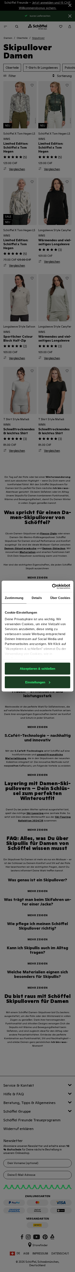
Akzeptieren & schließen (37, 668)
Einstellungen (35, 682)
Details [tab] (37, 598)
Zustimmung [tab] (14, 598)
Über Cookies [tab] (60, 598)
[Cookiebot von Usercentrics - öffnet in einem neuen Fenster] (53, 586)
